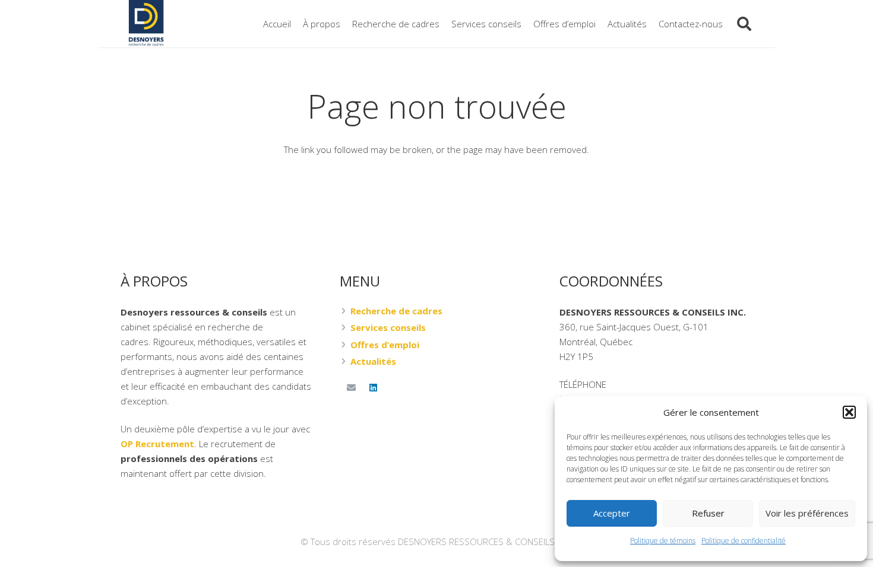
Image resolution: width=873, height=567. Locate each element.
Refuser (708, 513)
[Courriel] (351, 388)
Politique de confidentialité (743, 541)
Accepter (611, 513)
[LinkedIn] (373, 388)
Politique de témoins (662, 541)
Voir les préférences (807, 513)
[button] (849, 412)
